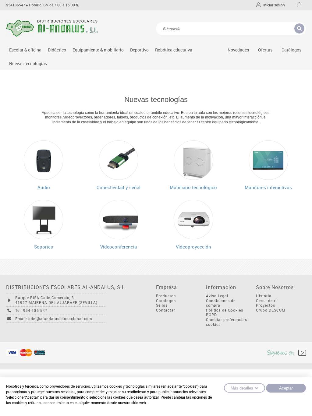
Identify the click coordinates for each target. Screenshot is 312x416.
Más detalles (242, 388)
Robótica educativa (173, 50)
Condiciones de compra (221, 303)
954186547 (15, 5)
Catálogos (291, 50)
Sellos (162, 305)
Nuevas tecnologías (28, 63)
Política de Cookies (224, 310)
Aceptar (286, 388)
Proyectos (265, 305)
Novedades (238, 50)
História (263, 296)
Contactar (165, 310)
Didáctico (57, 50)
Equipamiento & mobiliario (98, 50)
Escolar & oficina (25, 50)
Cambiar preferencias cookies (226, 322)
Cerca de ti (266, 300)
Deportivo (139, 50)
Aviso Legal (217, 296)
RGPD (211, 314)
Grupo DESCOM (270, 310)
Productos (166, 296)
